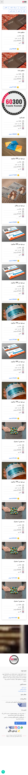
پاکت (24, 11)
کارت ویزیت (22, 8)
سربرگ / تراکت (13, 8)
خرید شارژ (24, 688)
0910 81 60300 (21, 723)
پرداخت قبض (23, 689)
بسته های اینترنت (22, 691)
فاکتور (5, 8)
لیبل (19, 11)
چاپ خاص (12, 11)
